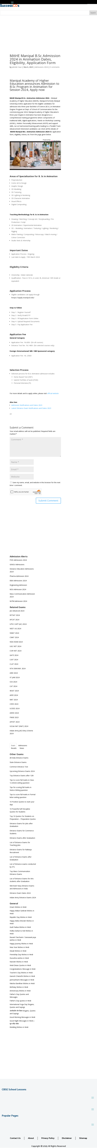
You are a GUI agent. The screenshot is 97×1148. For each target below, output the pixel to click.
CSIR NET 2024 (15, 651)
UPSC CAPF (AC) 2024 (18, 624)
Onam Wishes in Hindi (18, 907)
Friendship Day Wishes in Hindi (21, 954)
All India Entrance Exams (19, 758)
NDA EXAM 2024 (16, 642)
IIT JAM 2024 (15, 677)
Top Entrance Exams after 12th (22, 775)
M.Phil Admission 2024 (18, 601)
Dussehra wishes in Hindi (19, 958)
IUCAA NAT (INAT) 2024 (19, 726)
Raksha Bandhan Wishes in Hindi (22, 983)
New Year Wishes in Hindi (19, 947)
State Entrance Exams (18, 762)
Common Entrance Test (19, 767)
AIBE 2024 (14, 673)
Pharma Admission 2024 (19, 576)
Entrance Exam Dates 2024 (20, 893)
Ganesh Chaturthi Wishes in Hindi (22, 976)
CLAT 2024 (14, 664)
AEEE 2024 (14, 695)
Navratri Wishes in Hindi (19, 962)
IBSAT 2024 (14, 691)
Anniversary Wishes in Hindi (20, 991)
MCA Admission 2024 (18, 589)
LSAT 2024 (14, 659)
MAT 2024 (14, 700)
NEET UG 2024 (15, 628)
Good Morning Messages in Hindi (22, 1017)
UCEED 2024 (14, 708)
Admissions (22, 745)
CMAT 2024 (14, 637)
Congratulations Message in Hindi (22, 969)
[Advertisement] (48, 32)
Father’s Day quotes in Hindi (20, 1001)
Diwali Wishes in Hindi (18, 951)
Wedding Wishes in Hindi (19, 1027)
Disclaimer (67, 1138)
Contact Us (15, 1138)
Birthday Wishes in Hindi (19, 987)
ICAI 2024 (14, 682)
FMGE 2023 (14, 717)
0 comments (55, 67)
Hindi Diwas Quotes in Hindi (20, 965)
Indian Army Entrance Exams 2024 (23, 897)
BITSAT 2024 (15, 615)
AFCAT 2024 (14, 619)
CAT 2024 (14, 686)
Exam (13, 745)
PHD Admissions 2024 (18, 560)
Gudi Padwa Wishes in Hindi (20, 927)
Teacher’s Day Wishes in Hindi (21, 972)
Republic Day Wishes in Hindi (21, 917)
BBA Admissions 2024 (18, 580)
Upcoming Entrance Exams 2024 (22, 771)
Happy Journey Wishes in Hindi (21, 943)
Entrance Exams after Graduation (22, 838)
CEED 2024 (14, 704)
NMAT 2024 (14, 633)
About (31, 1138)
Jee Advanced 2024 (17, 611)
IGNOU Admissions (17, 564)
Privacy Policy (47, 1138)
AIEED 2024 (14, 713)
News (22, 748)
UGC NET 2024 (15, 646)
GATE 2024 (14, 655)
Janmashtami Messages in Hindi (22, 980)
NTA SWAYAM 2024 (17, 668)
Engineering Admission (18, 585)
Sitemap (83, 1138)
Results (14, 748)
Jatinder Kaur (17, 67)
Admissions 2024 (41, 67)
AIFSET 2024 (14, 722)
